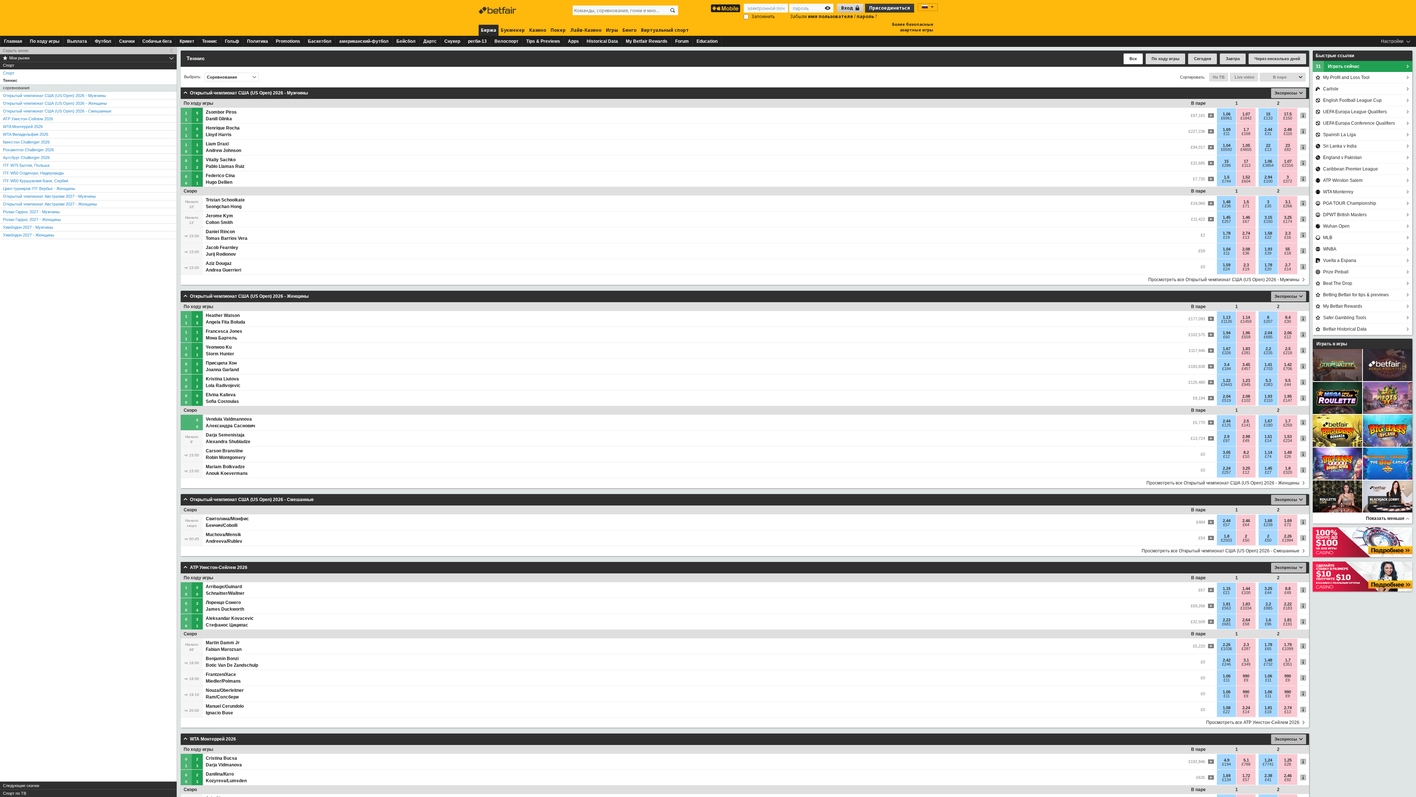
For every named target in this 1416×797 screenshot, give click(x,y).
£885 (1268, 608)
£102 (1246, 400)
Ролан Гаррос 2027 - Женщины (32, 219)
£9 (1246, 680)
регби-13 (477, 41)
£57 (1226, 525)
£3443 (1226, 384)
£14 (1287, 269)
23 (1287, 145)
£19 (1226, 237)
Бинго (629, 30)
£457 (1246, 368)
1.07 (1246, 114)
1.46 (1246, 217)
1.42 (1288, 364)
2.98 (1246, 436)
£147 (1287, 400)
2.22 (1288, 604)
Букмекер (513, 30)
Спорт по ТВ (14, 793)
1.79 (1288, 644)
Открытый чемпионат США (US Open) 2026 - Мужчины (54, 95)
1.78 (1227, 233)
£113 (1246, 165)
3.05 (1227, 452)
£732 (1268, 664)
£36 (1246, 253)
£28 (1287, 764)
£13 (1268, 149)
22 (1268, 145)
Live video (1243, 77)
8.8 (1288, 588)
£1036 (1226, 649)
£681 (1226, 624)
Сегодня (1202, 58)
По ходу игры (44, 41)
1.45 (1227, 217)
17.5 (1288, 114)
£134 (1226, 780)
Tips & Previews (543, 41)
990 (1246, 676)
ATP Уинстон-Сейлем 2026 (28, 119)
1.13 (1227, 317)
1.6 (1268, 620)
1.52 (1246, 177)
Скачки (127, 41)
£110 (1268, 400)
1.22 (1227, 380)
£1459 (1246, 321)
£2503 (1226, 540)
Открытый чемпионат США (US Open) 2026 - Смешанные (57, 111)
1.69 (1227, 129)
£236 (1226, 206)
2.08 (1246, 249)
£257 (1226, 221)
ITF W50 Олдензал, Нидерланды (33, 173)
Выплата (77, 41)
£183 (1287, 608)
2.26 (1288, 536)
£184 (1226, 368)
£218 (1287, 353)
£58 (1246, 624)
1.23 (1246, 380)
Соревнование (222, 77)
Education (707, 41)
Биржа (488, 30)
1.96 (1246, 333)
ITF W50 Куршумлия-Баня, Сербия (35, 181)
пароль (866, 16)
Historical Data (602, 41)
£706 (1287, 368)
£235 (1268, 353)
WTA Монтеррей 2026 (23, 126)
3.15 (1268, 217)
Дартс (430, 41)
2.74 (1246, 233)
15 (1268, 114)
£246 (1226, 664)
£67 (1246, 221)
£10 (1246, 456)
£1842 (1246, 118)
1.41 (1268, 364)
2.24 (1227, 468)
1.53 (1288, 436)
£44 (1287, 384)
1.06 (1227, 114)
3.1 (1288, 202)
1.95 (1288, 396)
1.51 (1268, 436)
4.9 (1226, 760)
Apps (573, 41)
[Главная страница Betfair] (498, 10)
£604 (1246, 181)
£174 (1287, 221)
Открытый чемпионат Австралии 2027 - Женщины (50, 204)
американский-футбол (364, 41)
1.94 (1227, 333)
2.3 (1288, 233)
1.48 (1227, 202)
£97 (1226, 440)
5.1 (1246, 760)
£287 (1246, 649)
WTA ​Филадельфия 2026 (25, 134)
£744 (1226, 181)
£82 (1287, 149)
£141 (1246, 425)
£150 (1287, 118)
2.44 (1268, 129)
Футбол (103, 41)
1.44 (1246, 588)
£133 (1268, 118)
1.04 (1227, 145)
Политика (257, 41)
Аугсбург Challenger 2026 (26, 157)
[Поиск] (672, 10)
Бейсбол (406, 41)
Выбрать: (192, 77)
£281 (1246, 353)
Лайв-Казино (585, 30)
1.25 (1288, 760)
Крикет (187, 41)
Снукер (452, 41)
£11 (1227, 133)
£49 (1246, 440)
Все (1133, 58)
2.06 (1288, 333)
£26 (1287, 456)
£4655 (1246, 149)
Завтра (1233, 58)
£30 (1287, 321)
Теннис (209, 41)
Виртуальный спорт (665, 30)
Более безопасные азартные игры (912, 26)
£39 (1268, 253)
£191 (1287, 624)
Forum (682, 41)
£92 (1287, 780)
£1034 (1246, 608)
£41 (1268, 780)
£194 (1226, 764)
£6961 (1226, 118)
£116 (1288, 133)
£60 (1226, 337)
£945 (1246, 384)
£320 (1287, 472)
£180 (1268, 425)
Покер (558, 30)
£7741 (1268, 764)
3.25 (1288, 217)
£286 (1226, 165)
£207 (1268, 321)
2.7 (1288, 265)
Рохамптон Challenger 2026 (28, 150)
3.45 (1246, 364)
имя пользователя (831, 16)
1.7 (1246, 129)
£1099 (1287, 649)
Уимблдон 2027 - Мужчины (28, 227)
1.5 (1226, 177)
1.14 (1246, 317)
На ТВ (1219, 77)
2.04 (1268, 333)
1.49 (1288, 452)
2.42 (1227, 660)
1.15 (1227, 588)
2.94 (1268, 177)
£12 (1287, 337)
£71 (1246, 206)
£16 (1287, 237)
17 (1246, 161)
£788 (1246, 764)
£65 (1268, 649)
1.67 (1227, 349)
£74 (1268, 456)
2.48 (1288, 129)
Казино (537, 30)
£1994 (1287, 540)
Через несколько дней (1277, 58)
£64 (1246, 525)
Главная (13, 41)
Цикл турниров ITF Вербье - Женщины (39, 188)
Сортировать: (1192, 77)
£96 (1268, 624)
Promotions (288, 41)
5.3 (1268, 380)
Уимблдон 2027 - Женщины (28, 235)
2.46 (1246, 520)
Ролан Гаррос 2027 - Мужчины (31, 212)
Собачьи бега (157, 41)
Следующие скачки (21, 785)
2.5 (1288, 349)
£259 (1287, 425)
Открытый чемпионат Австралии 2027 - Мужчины (49, 196)
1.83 (1246, 349)
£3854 (1268, 165)
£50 (1246, 540)
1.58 (1268, 233)
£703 (1268, 368)
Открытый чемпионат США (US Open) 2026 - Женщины (55, 103)
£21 (1226, 592)
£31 (1268, 133)
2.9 (1226, 436)
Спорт (8, 73)
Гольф (232, 41)
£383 (1268, 384)
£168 (1246, 133)
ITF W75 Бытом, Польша (26, 165)
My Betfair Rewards (646, 41)
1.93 (1268, 249)
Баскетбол (320, 41)
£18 (1287, 253)
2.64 (1246, 620)
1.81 (1227, 604)
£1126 (1226, 321)
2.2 (1268, 349)
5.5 (1288, 380)
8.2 (1246, 452)
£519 (1226, 400)
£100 (1268, 181)
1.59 (1227, 265)
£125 (1226, 425)
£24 (1226, 269)
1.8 (1288, 468)
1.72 (1246, 775)
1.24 (1268, 760)
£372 (1287, 181)
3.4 (1226, 364)
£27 (1268, 472)
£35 (1268, 206)
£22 (1268, 237)
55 (1287, 249)
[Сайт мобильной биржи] (725, 8)
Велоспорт (506, 41)
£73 (1287, 525)
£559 (1246, 337)
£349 (1246, 664)
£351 (1287, 664)
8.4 (1288, 317)
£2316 (1287, 165)
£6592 (1226, 149)
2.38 (1268, 775)
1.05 (1246, 145)
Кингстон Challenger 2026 (26, 142)
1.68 (1268, 520)
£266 (1287, 206)
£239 (1268, 525)
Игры (612, 30)
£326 (1226, 353)
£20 (1268, 269)
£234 (1287, 440)
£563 (1226, 608)
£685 (1268, 337)
